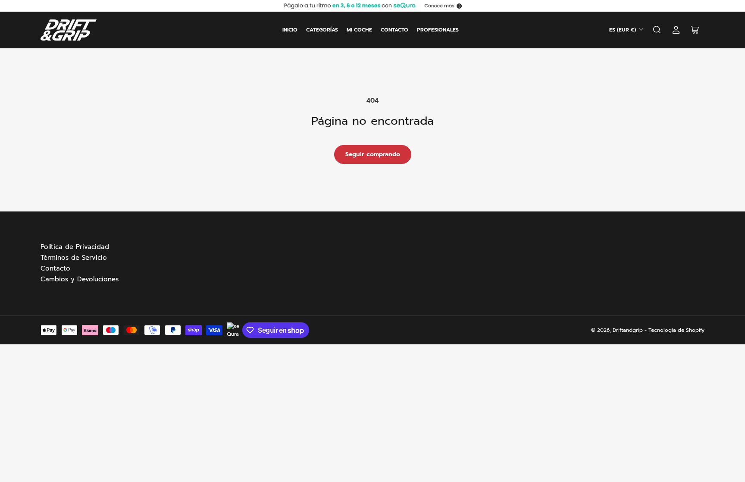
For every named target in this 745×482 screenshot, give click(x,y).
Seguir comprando (372, 154)
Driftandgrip (628, 330)
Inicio (289, 30)
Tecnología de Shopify (676, 330)
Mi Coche (359, 30)
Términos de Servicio (74, 257)
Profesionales (438, 30)
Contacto (394, 30)
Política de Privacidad (75, 247)
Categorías (322, 30)
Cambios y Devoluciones (80, 279)
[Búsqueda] (657, 29)
